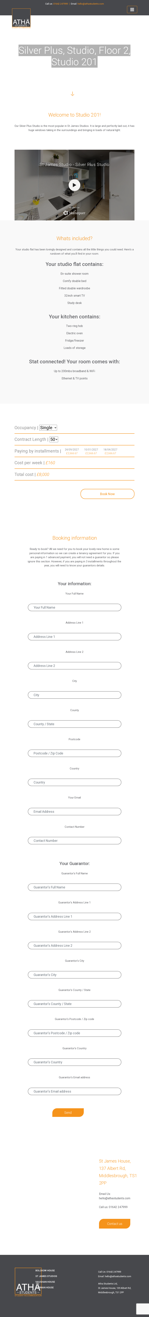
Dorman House (44, 1287)
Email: (87, 4)
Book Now (107, 494)
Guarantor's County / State (74, 990)
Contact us (114, 1224)
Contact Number (74, 826)
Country (74, 768)
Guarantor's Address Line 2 (74, 931)
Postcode (74, 739)
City (74, 681)
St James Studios (46, 1276)
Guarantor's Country (74, 1048)
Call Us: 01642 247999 (109, 1271)
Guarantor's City (74, 960)
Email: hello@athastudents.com (114, 1276)
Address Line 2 (74, 652)
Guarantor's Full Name (74, 873)
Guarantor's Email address (74, 1077)
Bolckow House (45, 1270)
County (74, 710)
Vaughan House (45, 1281)
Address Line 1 (74, 622)
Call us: (56, 4)
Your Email (74, 797)
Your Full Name (74, 593)
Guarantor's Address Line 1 (74, 902)
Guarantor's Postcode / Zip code (74, 1019)
